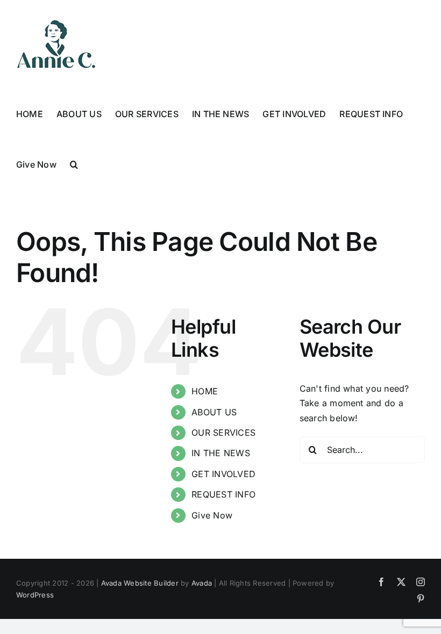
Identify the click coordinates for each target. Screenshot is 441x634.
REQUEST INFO (223, 494)
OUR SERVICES (223, 432)
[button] (74, 163)
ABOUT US (214, 412)
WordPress (35, 594)
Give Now (211, 515)
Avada (201, 583)
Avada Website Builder (140, 583)
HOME (204, 391)
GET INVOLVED (223, 474)
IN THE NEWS (220, 453)
